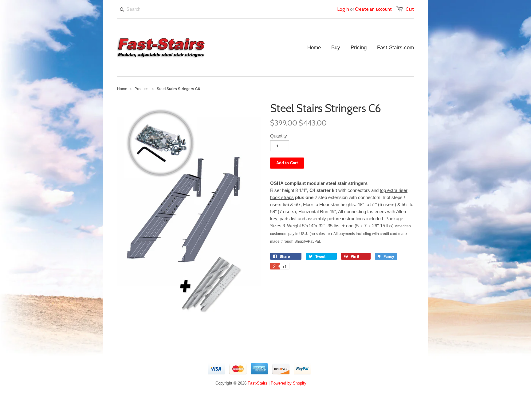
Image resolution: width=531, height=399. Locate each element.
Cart (410, 9)
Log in (343, 9)
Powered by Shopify (288, 383)
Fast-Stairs (257, 383)
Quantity (278, 135)
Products (142, 89)
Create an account (373, 9)
